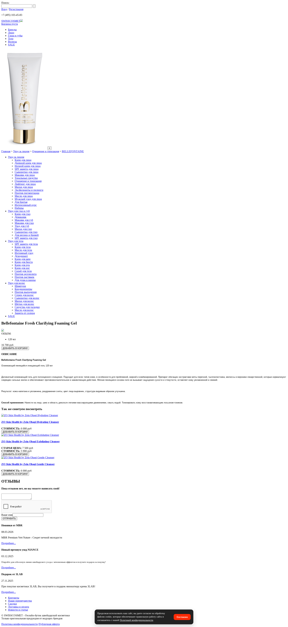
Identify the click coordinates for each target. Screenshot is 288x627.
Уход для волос (16, 283)
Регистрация (16, 9)
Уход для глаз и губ (19, 211)
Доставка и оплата (18, 606)
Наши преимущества (20, 600)
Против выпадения (25, 292)
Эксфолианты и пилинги (29, 190)
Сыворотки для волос (27, 298)
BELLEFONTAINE (73, 151)
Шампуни (20, 286)
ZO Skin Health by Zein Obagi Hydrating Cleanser (30, 422)
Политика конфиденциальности (19, 624)
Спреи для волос (24, 295)
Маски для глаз (23, 229)
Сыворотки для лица (26, 172)
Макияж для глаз (24, 223)
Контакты (13, 597)
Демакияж (20, 217)
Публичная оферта (49, 624)
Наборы (19, 208)
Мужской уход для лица (28, 199)
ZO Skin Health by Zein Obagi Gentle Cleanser (28, 464)
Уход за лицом (21, 151)
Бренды (12, 29)
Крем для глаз (22, 214)
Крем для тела (23, 247)
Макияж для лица (25, 175)
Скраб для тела (23, 271)
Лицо (11, 32)
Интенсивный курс (26, 205)
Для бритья (21, 202)
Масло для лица (24, 196)
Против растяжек (24, 277)
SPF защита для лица (26, 169)
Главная (5, 151)
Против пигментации (27, 193)
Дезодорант (21, 256)
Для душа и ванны (25, 280)
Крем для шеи (22, 259)
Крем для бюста (24, 262)
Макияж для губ (24, 220)
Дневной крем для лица (28, 163)
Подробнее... (8, 543)
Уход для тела (15, 241)
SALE (11, 44)
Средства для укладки (27, 307)
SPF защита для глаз (26, 238)
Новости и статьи (18, 609)
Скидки (12, 603)
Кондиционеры (23, 289)
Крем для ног (22, 268)
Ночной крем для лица (27, 166)
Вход (4, 9)
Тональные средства (26, 178)
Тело (10, 38)
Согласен (182, 617)
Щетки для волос (24, 304)
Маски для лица (24, 187)
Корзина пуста (9, 24)
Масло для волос (24, 310)
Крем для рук (22, 265)
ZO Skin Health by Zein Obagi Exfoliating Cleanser (30, 441)
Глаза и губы (15, 35)
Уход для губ (22, 226)
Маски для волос (24, 301)
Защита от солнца (25, 313)
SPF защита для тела (26, 244)
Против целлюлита (25, 274)
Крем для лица (23, 160)
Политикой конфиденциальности (136, 620)
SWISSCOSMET (10, 21)
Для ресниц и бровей (27, 235)
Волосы (12, 41)
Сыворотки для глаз (26, 232)
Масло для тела (23, 250)
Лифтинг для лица (25, 184)
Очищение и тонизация (45, 151)
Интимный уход (24, 253)
